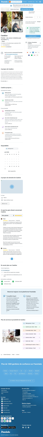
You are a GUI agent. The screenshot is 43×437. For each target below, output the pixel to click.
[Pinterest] (28, 427)
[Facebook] (23, 427)
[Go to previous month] (16, 152)
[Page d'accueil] (1, 354)
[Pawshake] (4, 2)
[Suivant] (14, 259)
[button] (33, 30)
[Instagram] (26, 427)
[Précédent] (9, 259)
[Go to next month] (18, 152)
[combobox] (12, 148)
